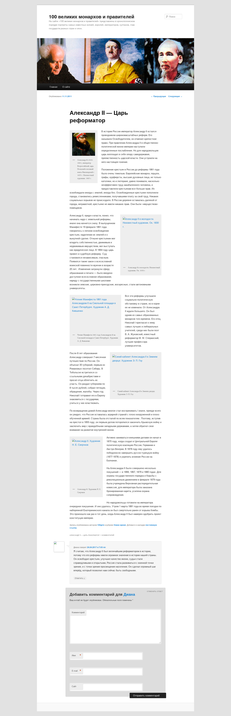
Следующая (175, 96)
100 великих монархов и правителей (91, 16)
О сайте (66, 86)
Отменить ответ (155, 591)
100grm (100, 524)
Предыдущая (158, 96)
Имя (76, 655)
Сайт (74, 686)
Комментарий (78, 612)
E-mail (76, 670)
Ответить (80, 578)
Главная (53, 86)
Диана (129, 594)
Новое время (120, 524)
